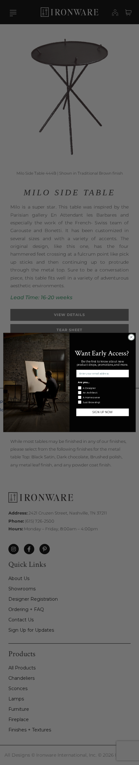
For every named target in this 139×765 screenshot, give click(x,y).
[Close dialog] (131, 337)
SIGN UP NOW (102, 412)
